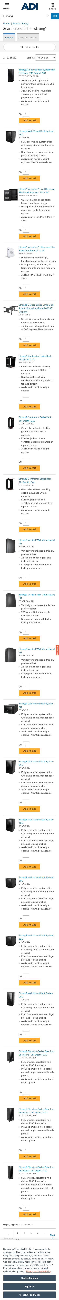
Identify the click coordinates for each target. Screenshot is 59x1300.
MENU (6, 8)
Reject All (29, 1286)
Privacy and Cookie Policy (38, 1271)
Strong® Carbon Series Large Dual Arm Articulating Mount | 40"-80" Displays (36, 308)
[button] (57, 650)
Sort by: (31, 57)
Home (6, 23)
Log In (52, 8)
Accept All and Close (29, 1295)
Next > (52, 1237)
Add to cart (29, 120)
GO (55, 16)
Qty (20, 114)
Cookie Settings (29, 1278)
